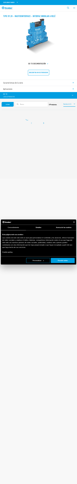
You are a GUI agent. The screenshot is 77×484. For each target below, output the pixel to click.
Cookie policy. (7, 252)
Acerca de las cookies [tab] (63, 227)
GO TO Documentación (37, 64)
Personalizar (37, 260)
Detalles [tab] (38, 227)
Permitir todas (63, 260)
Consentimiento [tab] (13, 227)
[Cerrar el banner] (74, 222)
